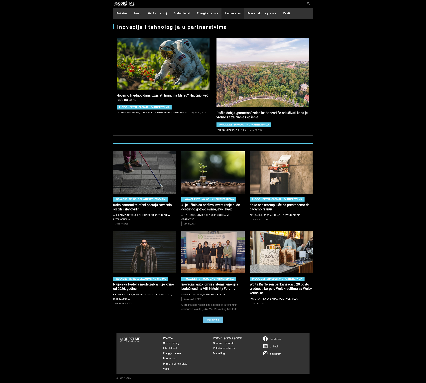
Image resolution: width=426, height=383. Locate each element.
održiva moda (121, 298)
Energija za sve (207, 13)
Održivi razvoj (157, 13)
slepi (137, 215)
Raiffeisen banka (267, 298)
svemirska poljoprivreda (171, 112)
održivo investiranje (217, 215)
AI (182, 215)
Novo (137, 13)
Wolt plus (292, 298)
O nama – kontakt (223, 343)
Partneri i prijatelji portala (227, 338)
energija (190, 215)
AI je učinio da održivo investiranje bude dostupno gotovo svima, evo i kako (210, 207)
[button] (213, 320)
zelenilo (240, 129)
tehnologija (149, 215)
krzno (117, 294)
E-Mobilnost (182, 13)
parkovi (221, 129)
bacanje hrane (272, 215)
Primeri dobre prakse (261, 13)
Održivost (187, 219)
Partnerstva (233, 13)
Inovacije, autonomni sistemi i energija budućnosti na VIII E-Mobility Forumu (209, 286)
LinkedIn (274, 346)
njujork (127, 294)
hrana (135, 112)
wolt (282, 298)
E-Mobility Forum (191, 294)
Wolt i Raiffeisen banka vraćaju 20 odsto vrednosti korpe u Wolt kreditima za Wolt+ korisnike (281, 288)
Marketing (219, 353)
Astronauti (124, 112)
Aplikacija (119, 215)
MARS (143, 112)
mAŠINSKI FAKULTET (214, 294)
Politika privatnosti (224, 348)
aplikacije (256, 215)
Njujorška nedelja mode (148, 294)
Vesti (286, 13)
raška (230, 129)
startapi (295, 215)
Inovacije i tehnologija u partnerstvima (144, 107)
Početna (122, 13)
